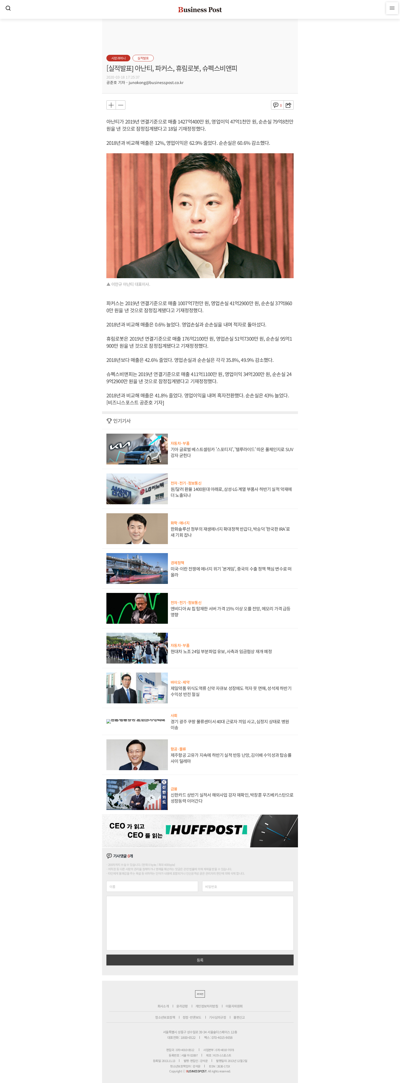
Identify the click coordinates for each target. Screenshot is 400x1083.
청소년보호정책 (165, 1017)
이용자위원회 (234, 1006)
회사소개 (163, 1006)
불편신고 (239, 1017)
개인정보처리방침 (206, 1006)
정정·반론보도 (192, 1017)
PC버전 (200, 993)
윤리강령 (182, 1006)
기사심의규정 (217, 1017)
